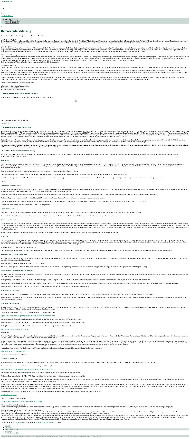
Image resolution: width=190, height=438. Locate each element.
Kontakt (7, 426)
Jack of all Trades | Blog (12, 21)
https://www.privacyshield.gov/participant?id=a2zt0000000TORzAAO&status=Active (28, 369)
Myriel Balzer (9, 19)
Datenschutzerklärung (11, 429)
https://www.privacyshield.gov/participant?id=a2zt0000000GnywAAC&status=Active (28, 316)
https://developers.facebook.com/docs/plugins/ (15, 329)
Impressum (8, 431)
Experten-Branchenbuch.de (44, 422)
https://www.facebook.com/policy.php (13, 351)
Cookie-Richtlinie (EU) (12, 433)
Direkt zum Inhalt (6, 1)
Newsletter (8, 427)
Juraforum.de (20, 422)
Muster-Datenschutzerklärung (10, 401)
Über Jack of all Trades (12, 23)
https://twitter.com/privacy (9, 395)
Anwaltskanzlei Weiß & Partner (32, 401)
